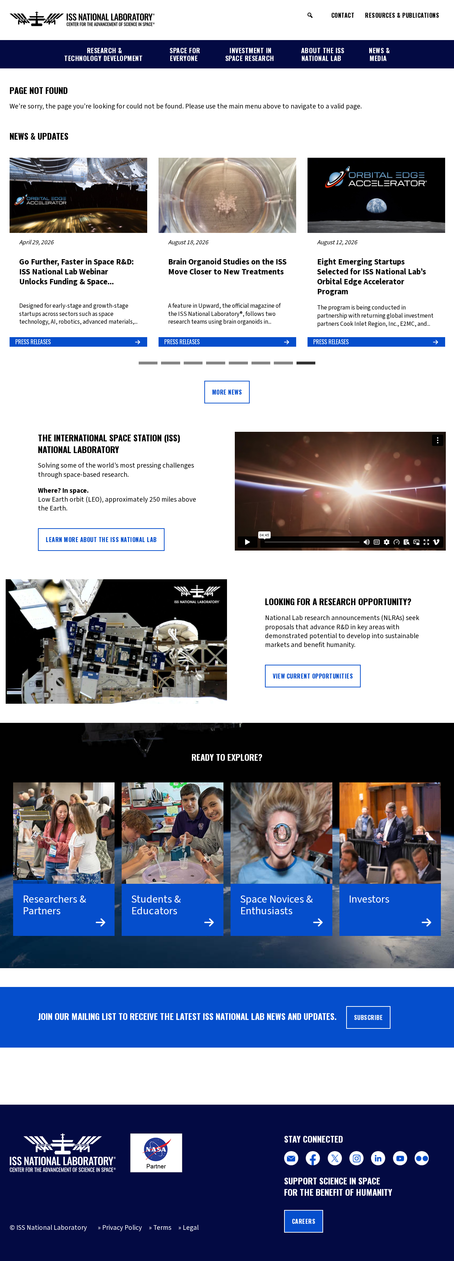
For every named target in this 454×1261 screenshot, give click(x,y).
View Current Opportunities (313, 676)
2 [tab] (170, 363)
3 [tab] (193, 363)
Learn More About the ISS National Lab (101, 539)
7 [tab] (283, 363)
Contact (343, 15)
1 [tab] (148, 363)
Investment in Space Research (249, 54)
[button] (310, 15)
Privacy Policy (122, 1228)
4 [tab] (215, 363)
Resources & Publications (402, 15)
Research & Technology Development (103, 54)
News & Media (379, 54)
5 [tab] (238, 363)
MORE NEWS (227, 392)
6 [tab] (261, 363)
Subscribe (368, 1017)
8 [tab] (306, 363)
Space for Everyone (185, 54)
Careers (304, 1221)
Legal (191, 1228)
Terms (162, 1228)
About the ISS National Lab (322, 54)
